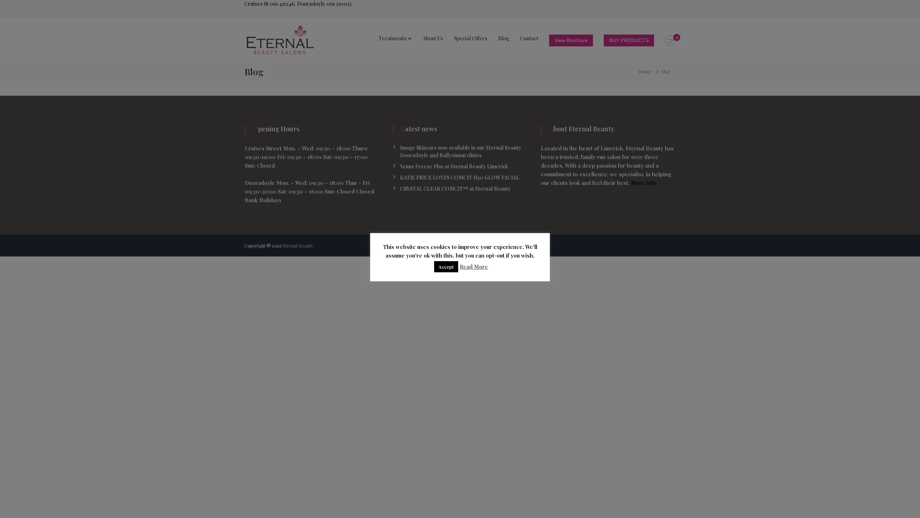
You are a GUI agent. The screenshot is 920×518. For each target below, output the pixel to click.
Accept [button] (446, 267)
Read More (474, 266)
